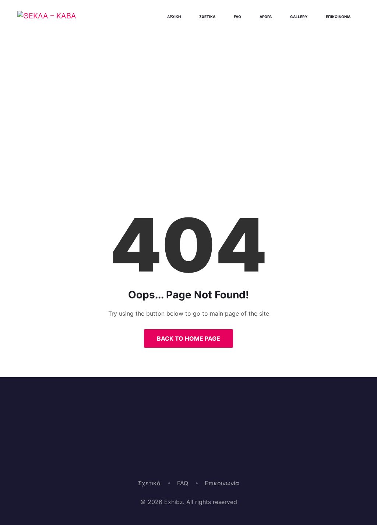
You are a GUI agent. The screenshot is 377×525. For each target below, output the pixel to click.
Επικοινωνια (338, 16)
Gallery (298, 16)
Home (162, 148)
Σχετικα (207, 16)
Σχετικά (149, 483)
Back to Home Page (188, 338)
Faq (237, 16)
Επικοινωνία (222, 483)
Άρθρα (266, 16)
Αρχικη (174, 16)
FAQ (182, 483)
